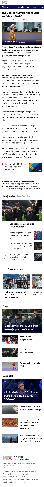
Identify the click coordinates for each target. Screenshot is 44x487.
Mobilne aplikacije (10, 482)
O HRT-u (6, 471)
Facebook (6, 189)
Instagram (20, 189)
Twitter (13, 189)
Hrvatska (21, 7)
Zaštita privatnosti (10, 479)
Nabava (13, 474)
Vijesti (5, 7)
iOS (36, 184)
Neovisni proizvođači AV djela (14, 477)
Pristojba (32, 471)
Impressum (22, 482)
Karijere (25, 471)
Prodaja (6, 474)
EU (28, 7)
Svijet (34, 7)
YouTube (35, 189)
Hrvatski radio (23, 474)
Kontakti (35, 479)
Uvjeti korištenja (24, 479)
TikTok (28, 189)
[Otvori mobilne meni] (40, 2)
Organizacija (16, 471)
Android (5, 186)
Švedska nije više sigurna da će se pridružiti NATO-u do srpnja (16, 166)
